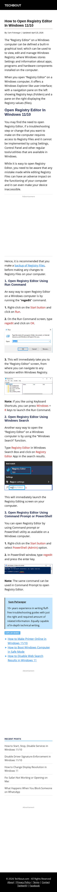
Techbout (13, 5)
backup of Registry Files (30, 265)
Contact (46, 882)
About (10, 882)
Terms (36, 882)
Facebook (35, 885)
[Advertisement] (28, 227)
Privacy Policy (23, 882)
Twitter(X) (22, 885)
